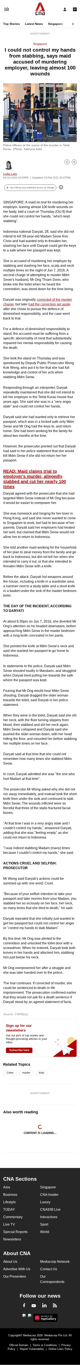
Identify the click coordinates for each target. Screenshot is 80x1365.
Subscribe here (19, 1050)
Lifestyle (9, 1202)
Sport (44, 1224)
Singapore (55, 24)
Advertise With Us (16, 1269)
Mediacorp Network (55, 1261)
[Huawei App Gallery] (45, 1318)
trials (41, 1072)
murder (26, 1072)
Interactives (48, 1217)
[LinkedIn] (44, 1306)
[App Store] (29, 1317)
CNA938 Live (50, 1209)
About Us (10, 1261)
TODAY (9, 1209)
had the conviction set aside (49, 304)
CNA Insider (49, 1194)
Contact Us (48, 1269)
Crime (10, 1072)
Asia (6, 1187)
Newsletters (12, 1239)
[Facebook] (24, 1306)
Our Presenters (14, 1276)
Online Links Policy (60, 1349)
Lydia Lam (10, 174)
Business (10, 1194)
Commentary (13, 1217)
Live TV (9, 1224)
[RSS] (55, 1306)
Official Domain (18, 1345)
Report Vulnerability (32, 1349)
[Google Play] (24, 1317)
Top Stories (11, 24)
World (44, 1232)
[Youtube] (34, 1306)
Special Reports (15, 1232)
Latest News (34, 24)
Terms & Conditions (45, 1345)
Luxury (45, 1202)
